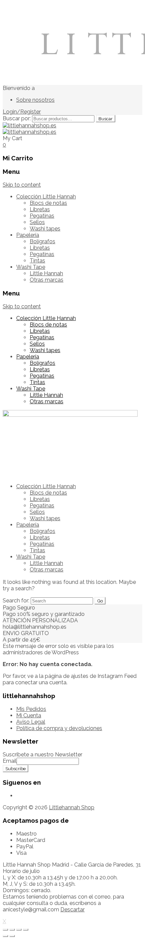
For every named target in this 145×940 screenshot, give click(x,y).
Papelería (27, 235)
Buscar (105, 118)
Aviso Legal (30, 722)
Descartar (72, 909)
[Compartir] (12, 930)
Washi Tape (30, 267)
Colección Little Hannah (46, 196)
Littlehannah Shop (71, 807)
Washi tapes (45, 228)
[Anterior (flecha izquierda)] (5, 936)
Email (10, 761)
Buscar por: (17, 118)
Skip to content (22, 185)
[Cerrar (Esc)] (5, 930)
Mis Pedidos (31, 709)
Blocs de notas (48, 203)
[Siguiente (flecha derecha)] (12, 936)
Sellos (37, 222)
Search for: (16, 600)
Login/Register (22, 111)
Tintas (37, 260)
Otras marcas (46, 280)
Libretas (40, 209)
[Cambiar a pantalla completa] (19, 930)
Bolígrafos (42, 241)
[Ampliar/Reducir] (25, 930)
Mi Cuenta (28, 715)
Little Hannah (46, 273)
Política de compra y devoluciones (59, 728)
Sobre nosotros (35, 100)
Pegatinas (42, 216)
